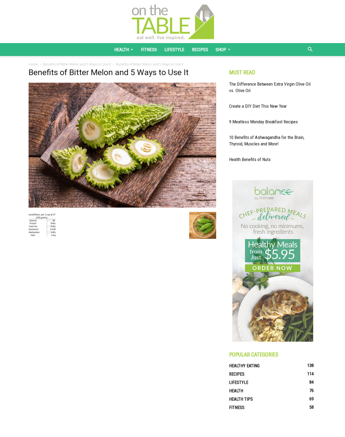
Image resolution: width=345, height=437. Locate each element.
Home (33, 64)
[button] (309, 50)
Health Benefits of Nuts (250, 159)
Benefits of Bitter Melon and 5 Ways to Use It (77, 64)
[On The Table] (172, 21)
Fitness (149, 49)
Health (121, 49)
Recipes (200, 49)
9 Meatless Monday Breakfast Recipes (263, 121)
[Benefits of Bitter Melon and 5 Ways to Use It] (122, 206)
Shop (221, 49)
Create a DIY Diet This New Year (258, 106)
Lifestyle (174, 49)
